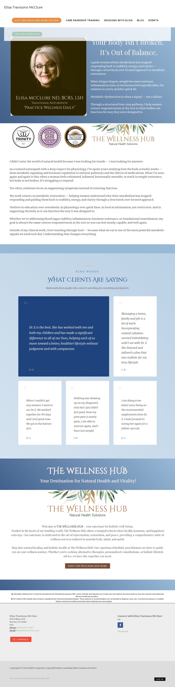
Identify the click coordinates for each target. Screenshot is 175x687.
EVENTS (153, 20)
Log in (160, 679)
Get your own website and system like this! (29, 678)
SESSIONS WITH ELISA (118, 20)
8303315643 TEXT (25, 627)
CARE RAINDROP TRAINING (83, 20)
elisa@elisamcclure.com (27, 630)
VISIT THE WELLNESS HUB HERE (87, 566)
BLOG (140, 20)
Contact (22, 639)
